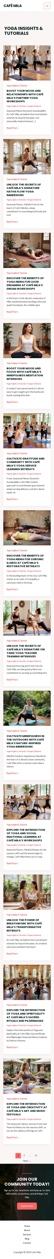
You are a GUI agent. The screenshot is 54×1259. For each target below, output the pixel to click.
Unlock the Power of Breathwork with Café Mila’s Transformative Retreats (24, 925)
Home (27, 1226)
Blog (27, 1238)
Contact (27, 1243)
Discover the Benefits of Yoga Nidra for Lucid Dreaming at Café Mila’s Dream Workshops (25, 283)
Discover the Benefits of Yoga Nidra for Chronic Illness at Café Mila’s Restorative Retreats (25, 561)
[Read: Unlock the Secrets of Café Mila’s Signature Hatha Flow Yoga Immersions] (27, 156)
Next (27, 1160)
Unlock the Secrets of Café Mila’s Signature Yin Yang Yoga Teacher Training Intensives (26, 651)
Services (27, 1234)
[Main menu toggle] (47, 6)
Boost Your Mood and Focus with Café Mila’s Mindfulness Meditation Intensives (25, 373)
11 (35, 1155)
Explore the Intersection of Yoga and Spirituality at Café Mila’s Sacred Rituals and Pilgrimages (26, 1015)
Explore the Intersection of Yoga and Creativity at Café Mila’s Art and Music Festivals (27, 1109)
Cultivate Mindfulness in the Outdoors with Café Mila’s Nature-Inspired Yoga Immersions (25, 741)
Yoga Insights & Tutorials (17, 85)
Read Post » (12, 128)
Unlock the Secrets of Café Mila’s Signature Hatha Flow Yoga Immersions (24, 190)
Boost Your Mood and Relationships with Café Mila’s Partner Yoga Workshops (25, 96)
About (27, 1230)
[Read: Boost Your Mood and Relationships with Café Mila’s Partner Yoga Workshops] (27, 62)
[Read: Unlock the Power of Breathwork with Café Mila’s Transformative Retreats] (27, 892)
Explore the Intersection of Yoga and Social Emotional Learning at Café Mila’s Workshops (26, 835)
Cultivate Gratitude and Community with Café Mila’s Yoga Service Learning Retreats (26, 464)
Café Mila (13, 5)
